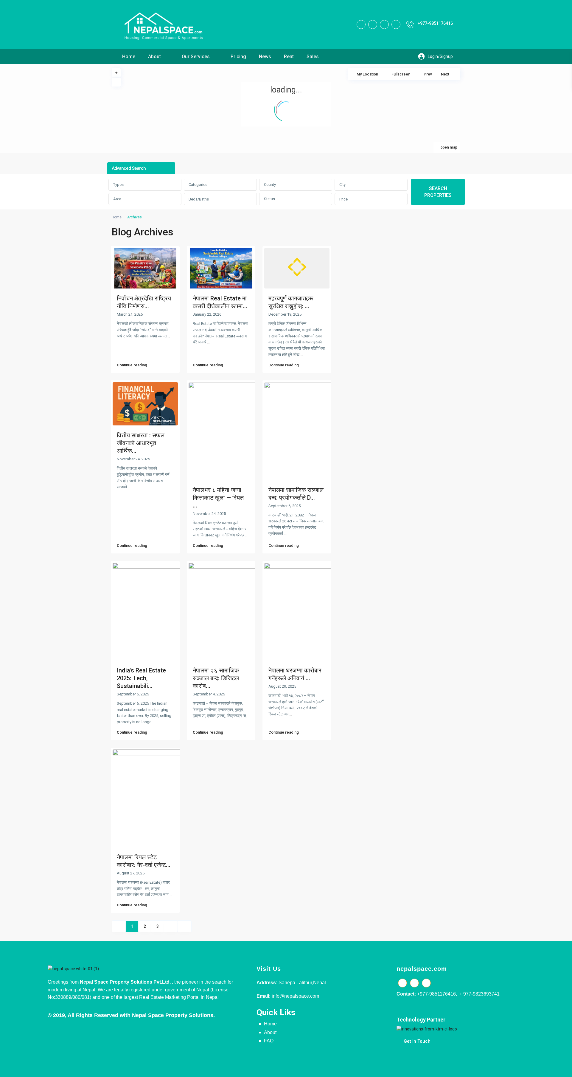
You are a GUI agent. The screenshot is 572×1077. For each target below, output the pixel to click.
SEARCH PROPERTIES (438, 192)
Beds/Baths (199, 199)
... (168, 336)
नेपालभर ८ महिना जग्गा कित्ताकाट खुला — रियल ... (218, 497)
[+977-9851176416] (410, 24)
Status (269, 199)
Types (118, 184)
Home (128, 56)
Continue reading (132, 365)
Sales (313, 56)
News (265, 56)
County (270, 184)
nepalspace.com (422, 968)
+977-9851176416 (435, 23)
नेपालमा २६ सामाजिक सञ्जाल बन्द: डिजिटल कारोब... (216, 678)
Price (343, 199)
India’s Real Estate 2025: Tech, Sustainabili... (141, 678)
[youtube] (384, 24)
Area (117, 199)
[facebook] (361, 24)
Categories (198, 184)
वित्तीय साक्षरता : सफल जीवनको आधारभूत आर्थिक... (140, 443)
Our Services (196, 56)
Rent (289, 56)
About (154, 56)
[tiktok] (372, 24)
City (342, 184)
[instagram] (395, 24)
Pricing (238, 56)
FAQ (268, 1040)
